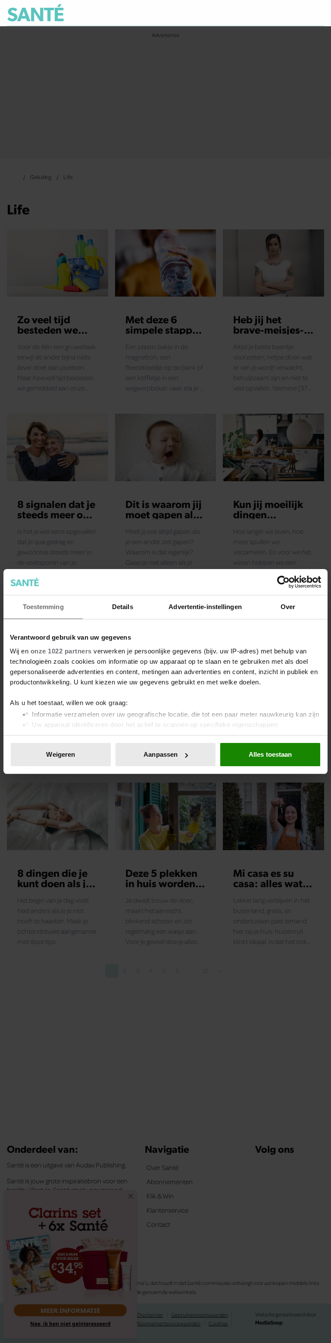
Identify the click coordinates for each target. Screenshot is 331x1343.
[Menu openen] (264, 13)
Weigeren (60, 754)
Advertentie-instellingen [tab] (205, 606)
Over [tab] (288, 606)
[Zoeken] (317, 13)
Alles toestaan (270, 754)
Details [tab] (122, 606)
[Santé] (35, 12)
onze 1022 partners (61, 651)
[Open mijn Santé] (292, 13)
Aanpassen (161, 754)
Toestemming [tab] (43, 606)
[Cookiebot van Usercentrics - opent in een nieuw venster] (283, 582)
